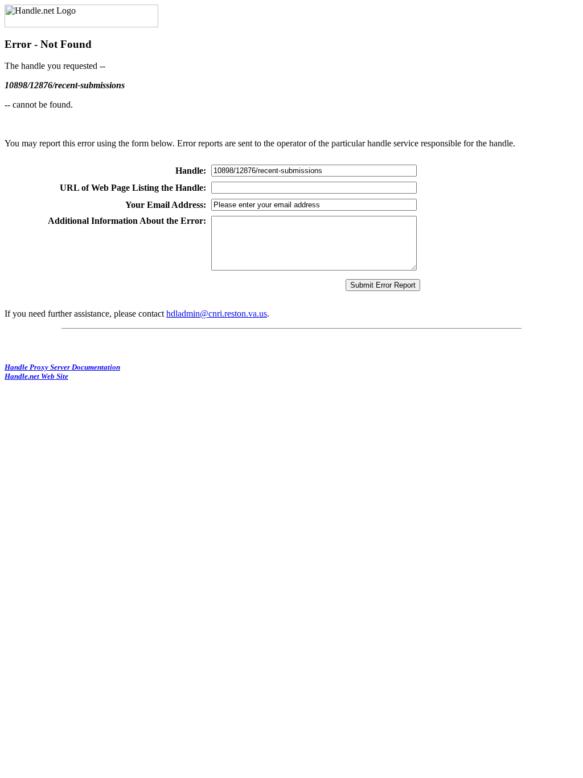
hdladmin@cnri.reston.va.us (216, 313)
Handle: (190, 170)
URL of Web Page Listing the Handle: (133, 188)
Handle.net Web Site (36, 376)
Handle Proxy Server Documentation (62, 367)
